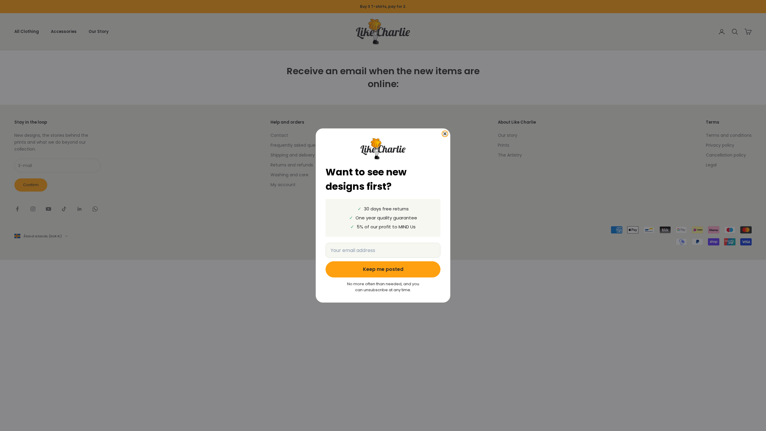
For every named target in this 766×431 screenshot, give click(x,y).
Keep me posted (383, 269)
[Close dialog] (445, 134)
